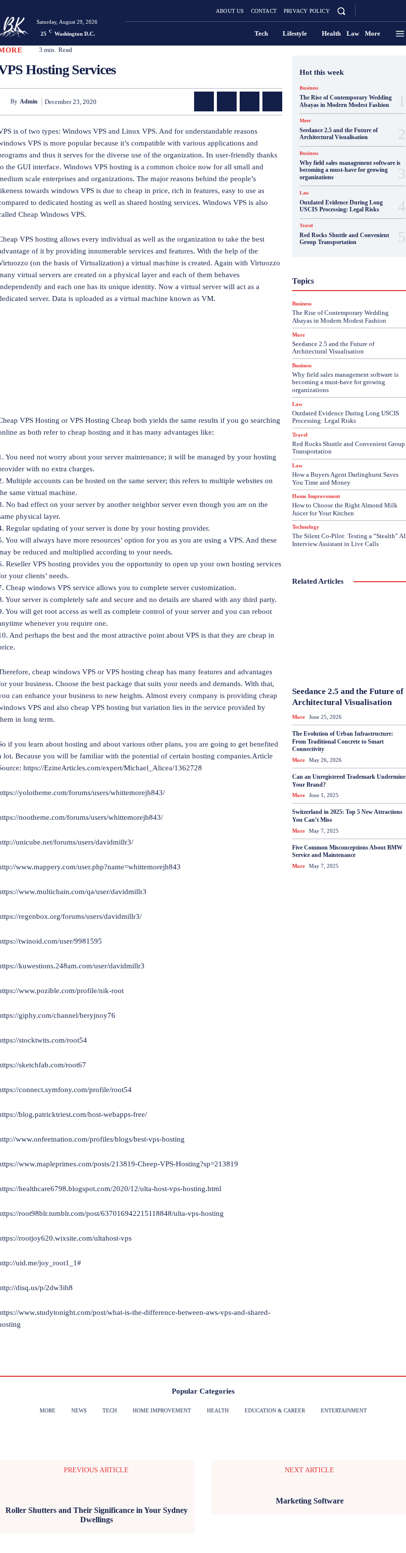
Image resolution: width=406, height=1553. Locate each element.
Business (309, 88)
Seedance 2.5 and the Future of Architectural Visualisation (339, 134)
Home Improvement (316, 496)
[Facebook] (366, 11)
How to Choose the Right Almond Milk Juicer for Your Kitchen (345, 509)
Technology (305, 527)
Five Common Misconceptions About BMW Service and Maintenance (347, 851)
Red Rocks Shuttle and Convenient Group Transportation (344, 239)
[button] (341, 10)
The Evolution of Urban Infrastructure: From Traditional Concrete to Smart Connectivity (342, 741)
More (305, 120)
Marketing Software (310, 1501)
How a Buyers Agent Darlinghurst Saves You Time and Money (345, 478)
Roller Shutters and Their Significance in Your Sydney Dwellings (96, 1515)
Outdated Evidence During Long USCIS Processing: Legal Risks (341, 206)
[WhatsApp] (272, 101)
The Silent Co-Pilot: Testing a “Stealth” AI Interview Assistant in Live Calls (349, 540)
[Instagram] (378, 11)
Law (304, 193)
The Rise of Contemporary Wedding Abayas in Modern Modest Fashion (346, 101)
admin (29, 101)
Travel (306, 225)
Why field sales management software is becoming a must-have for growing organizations (350, 170)
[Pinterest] (249, 101)
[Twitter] (390, 11)
